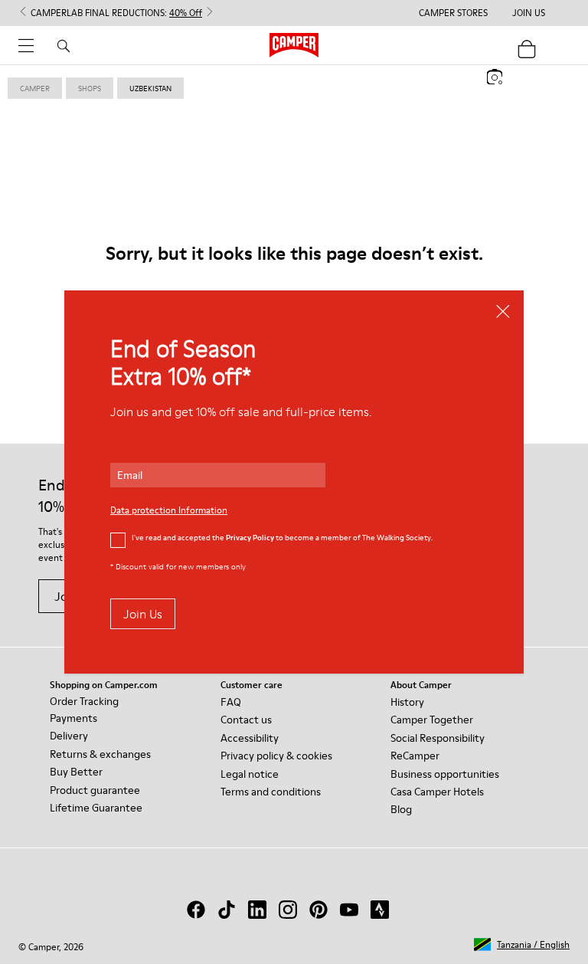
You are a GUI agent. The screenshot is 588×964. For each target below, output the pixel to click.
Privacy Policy (250, 537)
